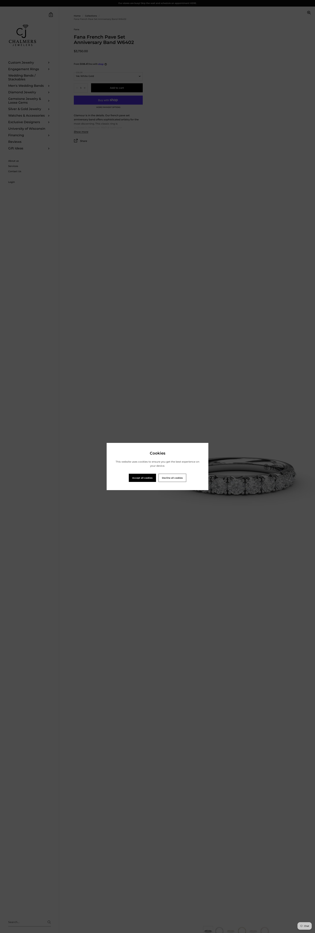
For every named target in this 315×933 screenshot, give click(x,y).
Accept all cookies (142, 478)
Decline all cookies (172, 478)
